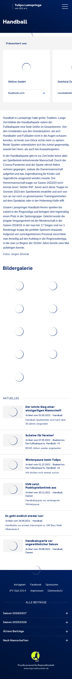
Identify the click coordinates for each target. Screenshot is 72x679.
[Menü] (65, 7)
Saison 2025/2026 (15, 622)
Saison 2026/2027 (15, 613)
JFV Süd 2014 (17, 591)
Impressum (36, 591)
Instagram (20, 584)
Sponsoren (52, 584)
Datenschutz (55, 591)
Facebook (35, 584)
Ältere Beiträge (13, 631)
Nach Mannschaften (15, 640)
